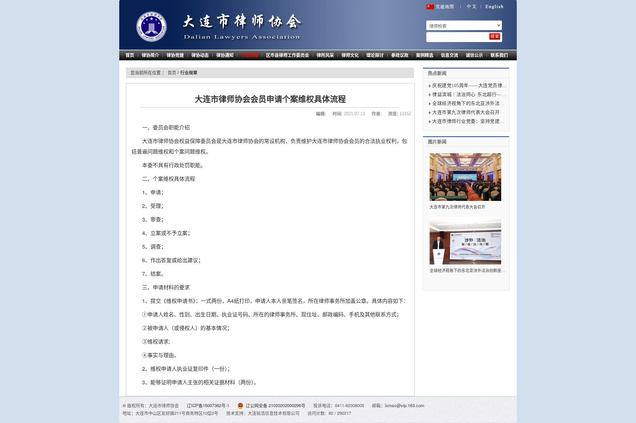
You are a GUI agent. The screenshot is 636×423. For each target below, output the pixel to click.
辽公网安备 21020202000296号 (275, 405)
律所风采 (325, 55)
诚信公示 (474, 55)
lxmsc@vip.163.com (404, 405)
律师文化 (350, 55)
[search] (494, 36)
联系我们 (499, 55)
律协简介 (150, 55)
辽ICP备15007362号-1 (209, 405)
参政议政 (399, 55)
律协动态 (200, 55)
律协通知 (225, 55)
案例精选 (424, 55)
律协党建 (175, 55)
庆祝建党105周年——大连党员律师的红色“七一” (483, 85)
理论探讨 (375, 55)
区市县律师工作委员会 (287, 55)
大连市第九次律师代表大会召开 (466, 112)
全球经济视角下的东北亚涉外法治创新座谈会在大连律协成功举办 (502, 103)
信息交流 (449, 55)
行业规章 (249, 55)
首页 (130, 55)
